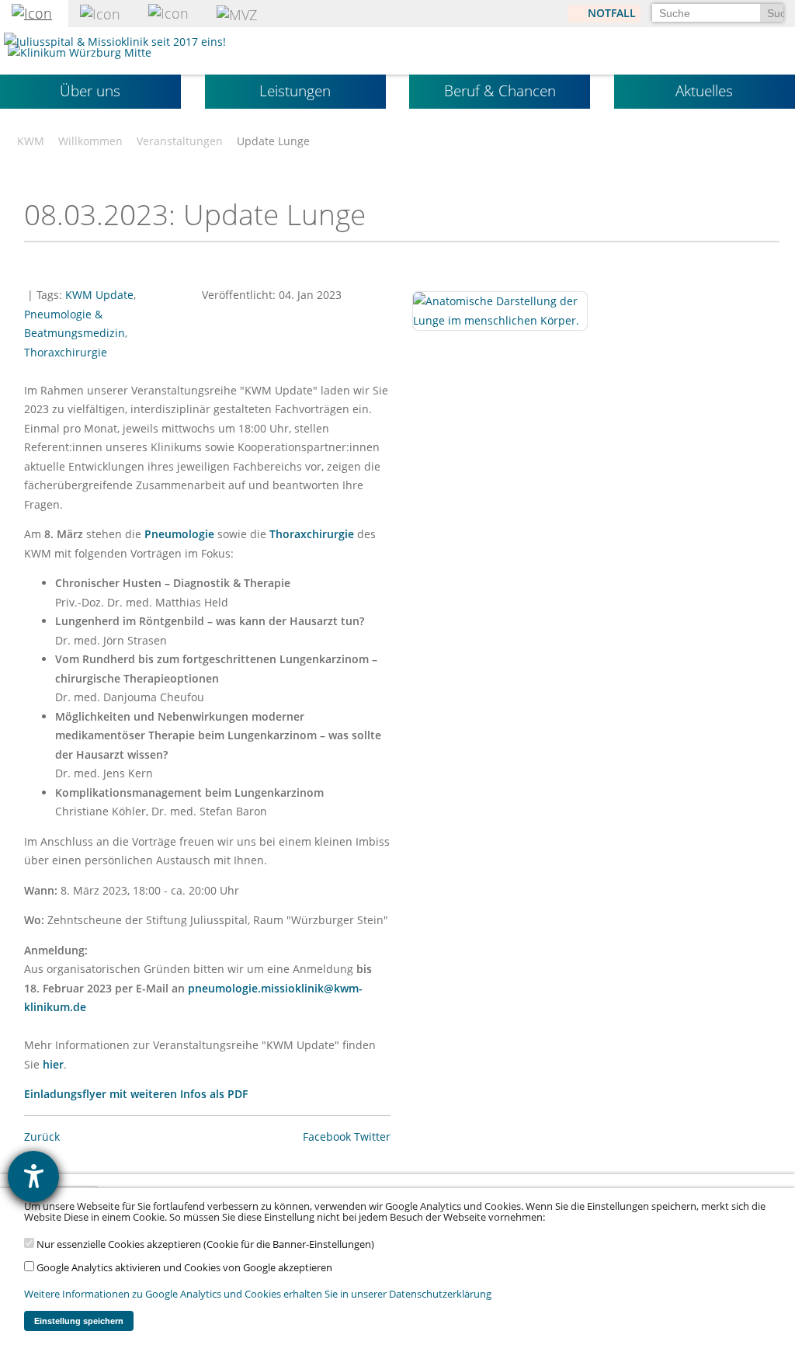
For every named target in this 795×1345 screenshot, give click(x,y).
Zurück (42, 1136)
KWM (30, 141)
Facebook (327, 1136)
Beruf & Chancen (500, 91)
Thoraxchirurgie (65, 352)
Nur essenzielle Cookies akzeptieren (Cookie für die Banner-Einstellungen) (204, 1244)
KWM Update (99, 294)
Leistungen (295, 91)
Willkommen (90, 141)
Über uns (90, 91)
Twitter (372, 1136)
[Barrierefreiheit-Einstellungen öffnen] (33, 1176)
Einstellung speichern (78, 1321)
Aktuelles (704, 91)
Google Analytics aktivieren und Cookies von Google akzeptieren (183, 1267)
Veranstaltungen (180, 141)
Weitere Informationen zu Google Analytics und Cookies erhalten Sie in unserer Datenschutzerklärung (257, 1294)
